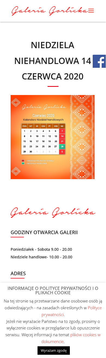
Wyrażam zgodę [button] (54, 350)
